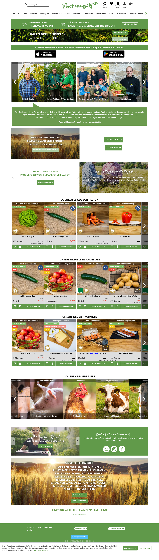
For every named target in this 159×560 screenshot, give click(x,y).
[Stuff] (113, 36)
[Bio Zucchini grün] (93, 280)
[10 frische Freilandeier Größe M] (93, 337)
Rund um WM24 (81, 529)
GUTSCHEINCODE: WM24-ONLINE (45, 150)
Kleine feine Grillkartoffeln (125, 296)
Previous (14, 399)
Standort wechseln (117, 529)
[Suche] (26, 4)
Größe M (102, 353)
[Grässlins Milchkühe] (112, 399)
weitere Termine (130, 24)
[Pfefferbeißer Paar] (125, 337)
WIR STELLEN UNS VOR (113, 140)
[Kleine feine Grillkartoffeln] (125, 280)
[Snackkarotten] (93, 220)
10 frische (83, 353)
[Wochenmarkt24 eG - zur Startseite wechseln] (80, 5)
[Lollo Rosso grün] (28, 220)
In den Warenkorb (33, 247)
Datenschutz (30, 527)
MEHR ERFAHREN (79, 495)
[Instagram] (114, 448)
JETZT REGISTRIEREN (79, 501)
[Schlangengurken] (60, 220)
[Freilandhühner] (79, 399)
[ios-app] (45, 54)
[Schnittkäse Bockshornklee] (60, 337)
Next (144, 399)
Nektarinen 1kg (28, 353)
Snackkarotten (92, 236)
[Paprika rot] (125, 220)
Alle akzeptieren (130, 548)
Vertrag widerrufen (79, 537)
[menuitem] (131, 4)
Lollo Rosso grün (28, 236)
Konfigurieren (145, 548)
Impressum (47, 527)
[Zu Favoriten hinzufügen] (14, 247)
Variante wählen (66, 364)
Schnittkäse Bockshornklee (60, 353)
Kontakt (29, 530)
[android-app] (113, 54)
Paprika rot (125, 236)
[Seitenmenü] (14, 13)
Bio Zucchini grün (92, 296)
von (28, 204)
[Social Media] (114, 437)
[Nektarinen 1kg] (28, 337)
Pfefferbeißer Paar (125, 353)
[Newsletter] (107, 448)
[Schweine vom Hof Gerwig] (46, 399)
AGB (39, 527)
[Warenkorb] (131, 4)
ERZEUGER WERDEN (45, 183)
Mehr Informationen (41, 550)
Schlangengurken (60, 236)
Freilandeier (93, 353)
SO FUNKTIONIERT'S (113, 148)
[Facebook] (120, 449)
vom (60, 204)
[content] (45, 441)
